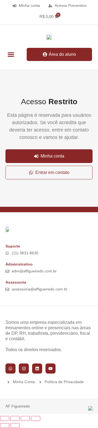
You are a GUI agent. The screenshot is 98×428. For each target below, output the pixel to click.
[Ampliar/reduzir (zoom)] (4, 418)
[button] (10, 54)
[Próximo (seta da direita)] (15, 425)
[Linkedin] (37, 368)
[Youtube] (50, 368)
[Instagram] (24, 368)
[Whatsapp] (10, 368)
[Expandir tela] (15, 418)
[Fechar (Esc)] (35, 418)
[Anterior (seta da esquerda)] (4, 425)
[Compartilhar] (25, 418)
